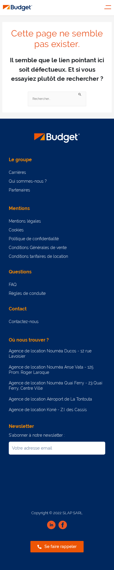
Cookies (16, 230)
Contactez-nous (24, 321)
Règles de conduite (27, 293)
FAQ (13, 284)
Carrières (17, 172)
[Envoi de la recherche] (80, 94)
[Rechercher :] (57, 99)
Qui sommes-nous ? (28, 181)
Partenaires (19, 190)
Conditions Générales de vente (38, 247)
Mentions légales (25, 221)
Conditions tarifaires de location (38, 256)
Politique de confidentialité (34, 238)
